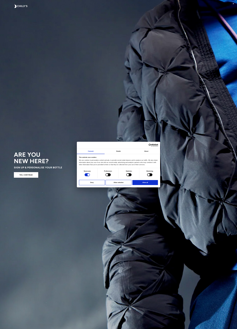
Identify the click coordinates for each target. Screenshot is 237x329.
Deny (92, 182)
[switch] (108, 174)
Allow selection (118, 182)
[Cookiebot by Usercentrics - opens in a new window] (150, 145)
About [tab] (146, 151)
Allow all (145, 182)
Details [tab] (118, 151)
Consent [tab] (91, 151)
